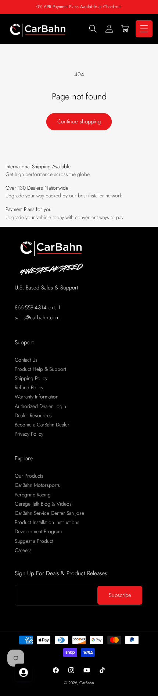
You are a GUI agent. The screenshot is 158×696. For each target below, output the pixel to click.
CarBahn (86, 683)
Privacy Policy (29, 433)
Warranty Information (36, 396)
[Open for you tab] (23, 672)
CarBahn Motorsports (37, 485)
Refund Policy (29, 387)
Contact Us (26, 359)
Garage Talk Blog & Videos (43, 503)
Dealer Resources (33, 415)
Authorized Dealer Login (40, 406)
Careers (23, 550)
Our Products (29, 475)
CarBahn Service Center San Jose (49, 513)
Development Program (38, 531)
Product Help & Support (40, 369)
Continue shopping (79, 121)
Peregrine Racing (33, 494)
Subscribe (120, 595)
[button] (93, 28)
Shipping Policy (31, 378)
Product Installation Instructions (47, 522)
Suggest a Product (34, 541)
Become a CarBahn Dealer (42, 424)
